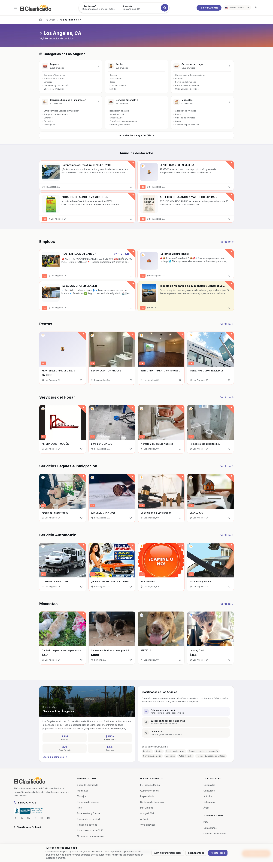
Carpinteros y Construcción (56, 85)
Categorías (209, 802)
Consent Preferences (214, 833)
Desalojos (48, 121)
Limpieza (48, 82)
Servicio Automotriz (152, 756)
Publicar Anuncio (209, 7)
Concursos (209, 790)
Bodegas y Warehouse (54, 75)
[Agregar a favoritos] (131, 187)
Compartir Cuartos (117, 85)
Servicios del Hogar (175, 751)
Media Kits (82, 790)
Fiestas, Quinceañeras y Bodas (211, 756)
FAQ (205, 822)
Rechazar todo (196, 852)
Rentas (159, 751)
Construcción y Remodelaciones (190, 75)
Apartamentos (116, 78)
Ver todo (225, 241)
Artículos (207, 796)
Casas (112, 82)
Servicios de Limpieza (185, 82)
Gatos (178, 121)
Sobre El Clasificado (87, 785)
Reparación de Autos (119, 111)
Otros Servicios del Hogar (187, 89)
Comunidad (209, 785)
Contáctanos (210, 828)
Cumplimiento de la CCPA (90, 830)
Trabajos (81, 796)
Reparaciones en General (187, 85)
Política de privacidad (88, 819)
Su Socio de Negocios (152, 802)
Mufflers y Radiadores (119, 125)
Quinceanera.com (149, 790)
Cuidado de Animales (185, 118)
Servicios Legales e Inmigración (203, 751)
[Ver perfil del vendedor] (45, 166)
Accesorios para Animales (187, 125)
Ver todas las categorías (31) (135, 135)
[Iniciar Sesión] (256, 8)
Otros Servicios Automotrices (123, 121)
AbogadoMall (147, 813)
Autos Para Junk (116, 114)
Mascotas (170, 756)
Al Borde (144, 819)
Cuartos (113, 75)
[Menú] (15, 8)
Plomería (179, 78)
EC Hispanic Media (150, 785)
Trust (79, 807)
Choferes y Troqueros (54, 89)
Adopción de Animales (185, 111)
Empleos (147, 751)
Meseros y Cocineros (54, 78)
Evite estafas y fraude (88, 813)
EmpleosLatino (147, 796)
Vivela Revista (147, 824)
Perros (178, 114)
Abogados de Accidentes (56, 114)
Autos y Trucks (186, 756)
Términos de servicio (88, 802)
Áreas (52, 19)
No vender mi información (90, 836)
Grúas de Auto (116, 118)
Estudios (113, 89)
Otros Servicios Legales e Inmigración (61, 111)
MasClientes (146, 807)
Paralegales (49, 125)
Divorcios (48, 118)
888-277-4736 (27, 802)
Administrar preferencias (168, 852)
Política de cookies (87, 824)
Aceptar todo (218, 852)
